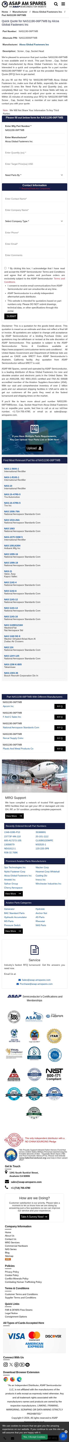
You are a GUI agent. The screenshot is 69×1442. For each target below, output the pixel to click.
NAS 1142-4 (10, 582)
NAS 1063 (9, 528)
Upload (33, 448)
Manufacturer (20, 11)
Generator (9, 909)
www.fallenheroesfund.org (33, 1158)
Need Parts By (12, 171)
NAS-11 (8, 571)
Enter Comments (13, 251)
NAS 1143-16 (11, 616)
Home (5, 11)
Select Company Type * (17, 217)
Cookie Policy (12, 1275)
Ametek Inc (10, 879)
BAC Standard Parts (14, 913)
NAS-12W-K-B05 (13, 664)
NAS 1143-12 (11, 599)
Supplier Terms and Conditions (20, 1297)
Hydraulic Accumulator (15, 917)
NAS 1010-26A (12, 520)
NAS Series (11, 1249)
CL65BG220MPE (44, 840)
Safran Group (11, 883)
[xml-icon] (8, 1259)
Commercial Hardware (16, 1246)
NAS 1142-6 (10, 591)
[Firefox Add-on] (12, 1379)
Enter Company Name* (16, 206)
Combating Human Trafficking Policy (23, 1282)
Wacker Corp (42, 867)
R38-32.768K (11, 852)
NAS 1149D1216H (13, 625)
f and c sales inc (12, 717)
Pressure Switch (12, 925)
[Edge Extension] (19, 1379)
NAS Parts (41, 925)
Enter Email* (10, 240)
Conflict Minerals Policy (16, 1278)
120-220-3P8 (42, 848)
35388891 (41, 832)
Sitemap (10, 1256)
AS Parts (40, 917)
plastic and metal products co (18, 748)
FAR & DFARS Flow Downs (18, 1310)
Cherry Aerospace (13, 887)
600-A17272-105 (12, 840)
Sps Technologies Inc (15, 867)
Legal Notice (11, 1313)
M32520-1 (41, 844)
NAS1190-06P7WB (12, 702)
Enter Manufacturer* (16, 137)
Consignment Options (16, 1316)
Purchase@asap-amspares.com (36, 984)
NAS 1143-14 (11, 608)
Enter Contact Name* (15, 194)
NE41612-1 (10, 848)
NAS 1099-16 (11, 554)
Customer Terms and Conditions (21, 1294)
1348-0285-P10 (12, 832)
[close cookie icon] (66, 1431)
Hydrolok (40, 909)
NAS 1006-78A (12, 511)
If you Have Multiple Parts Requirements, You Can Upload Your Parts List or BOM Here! (34, 438)
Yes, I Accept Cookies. (34, 1437)
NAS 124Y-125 (11, 656)
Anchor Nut (41, 913)
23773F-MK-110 (12, 836)
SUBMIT (10, 316)
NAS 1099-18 (11, 562)
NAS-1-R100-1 (11, 477)
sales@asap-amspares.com (26, 1182)
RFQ (60, 706)
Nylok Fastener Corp (14, 871)
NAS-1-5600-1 (11, 468)
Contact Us (10, 1239)
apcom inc (8, 706)
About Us (9, 1235)
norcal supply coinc (13, 738)
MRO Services (12, 1242)
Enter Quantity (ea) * (15, 148)
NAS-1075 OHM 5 (13, 537)
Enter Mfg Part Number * (18, 126)
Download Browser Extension (21, 1372)
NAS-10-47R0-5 (12, 494)
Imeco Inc (41, 879)
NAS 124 (8, 647)
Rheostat (40, 921)
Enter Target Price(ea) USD (18, 160)
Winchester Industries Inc (48, 883)
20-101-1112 (42, 836)
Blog (7, 1252)
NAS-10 (8, 486)
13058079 (9, 844)
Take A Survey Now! (32, 1216)
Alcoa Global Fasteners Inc (47, 11)
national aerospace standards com (21, 727)
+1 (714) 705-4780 (20, 1188)
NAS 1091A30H (12, 545)
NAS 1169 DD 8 (12, 636)
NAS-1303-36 (11, 673)
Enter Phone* (11, 228)
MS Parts (8, 921)
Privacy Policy (12, 1271)
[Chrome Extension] (5, 1379)
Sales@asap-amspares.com (36, 980)
